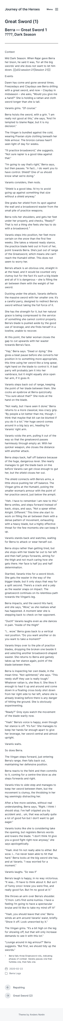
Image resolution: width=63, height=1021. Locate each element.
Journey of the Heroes (22, 9)
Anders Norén (37, 1014)
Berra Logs (15, 973)
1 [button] (29, 227)
